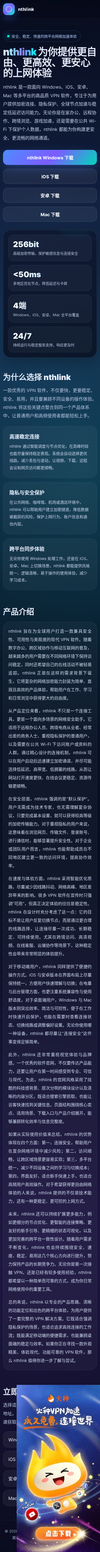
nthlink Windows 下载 (50, 157)
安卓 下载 (50, 195)
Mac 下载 (50, 214)
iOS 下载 (50, 176)
